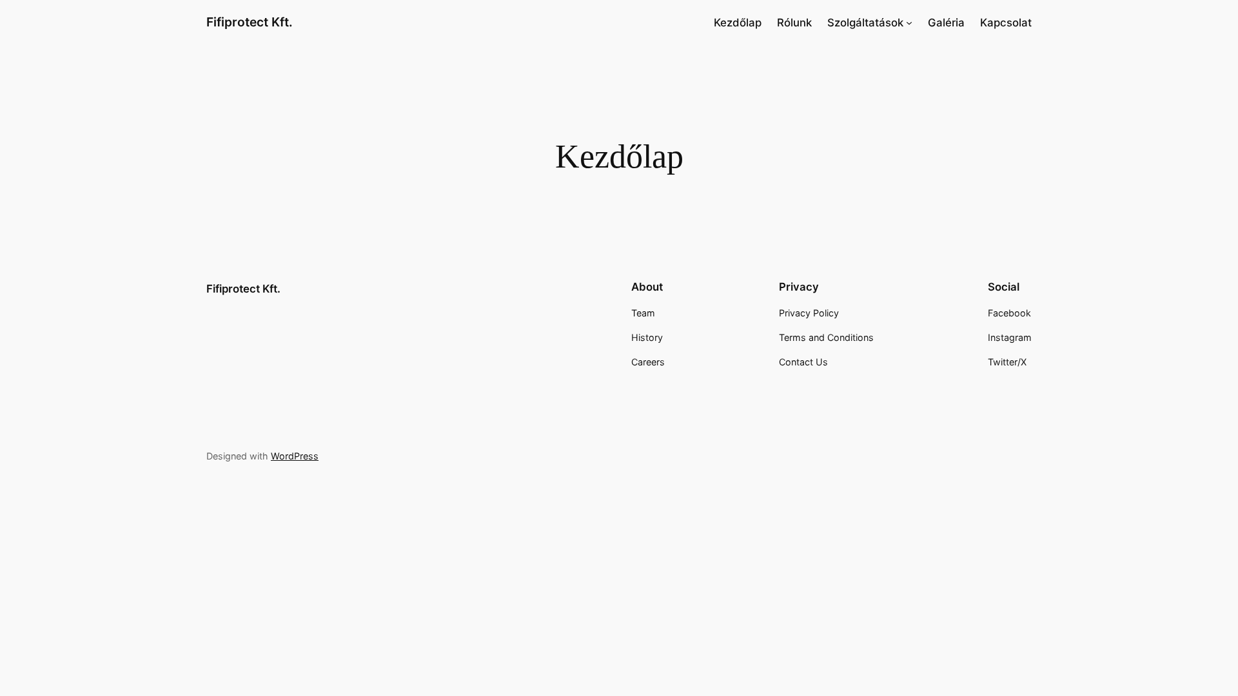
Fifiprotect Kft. (249, 22)
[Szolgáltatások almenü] (909, 22)
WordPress (295, 455)
